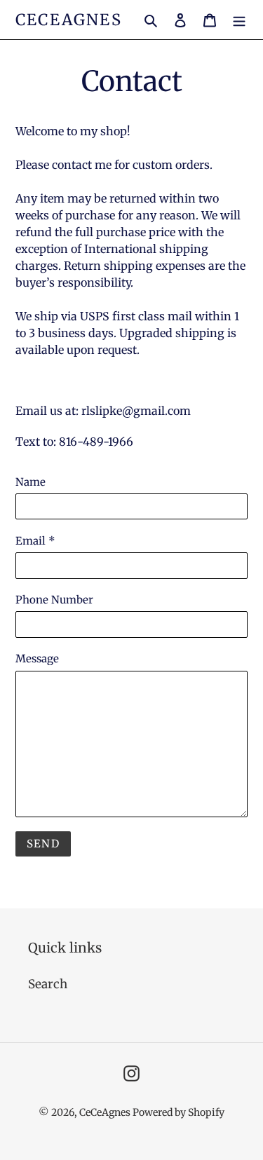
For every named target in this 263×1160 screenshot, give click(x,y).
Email (35, 540)
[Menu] (239, 20)
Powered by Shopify (178, 1112)
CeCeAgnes (68, 20)
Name (30, 482)
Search (47, 984)
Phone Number (54, 599)
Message (37, 658)
